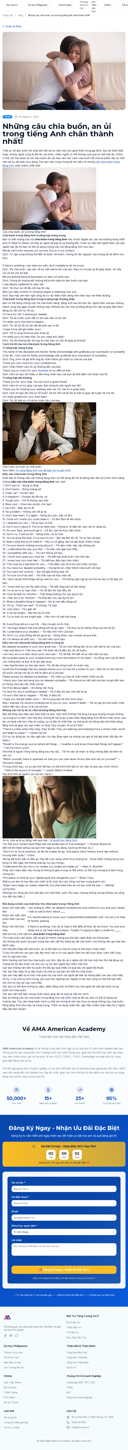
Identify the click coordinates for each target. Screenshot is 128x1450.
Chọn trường (65, 5)
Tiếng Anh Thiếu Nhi (76, 1357)
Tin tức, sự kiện (12, 1427)
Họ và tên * (18, 1182)
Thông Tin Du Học (13, 1352)
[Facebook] (5, 1335)
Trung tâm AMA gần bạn (16, 1422)
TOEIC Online (10, 1392)
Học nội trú (11, 5)
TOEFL (69, 1387)
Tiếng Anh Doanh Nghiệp (79, 1397)
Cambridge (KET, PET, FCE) (80, 1382)
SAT (68, 1392)
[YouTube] (10, 1335)
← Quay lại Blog (11, 26)
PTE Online (9, 1397)
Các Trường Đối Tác (14, 1367)
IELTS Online (10, 1387)
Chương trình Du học (84, 4)
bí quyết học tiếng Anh (63, 840)
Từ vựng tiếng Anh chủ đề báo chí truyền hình (43, 470)
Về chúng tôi (10, 1417)
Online (107, 5)
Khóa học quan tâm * (24, 1225)
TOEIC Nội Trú (73, 1327)
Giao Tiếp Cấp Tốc (76, 1337)
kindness (43, 370)
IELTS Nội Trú (73, 1322)
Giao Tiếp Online (12, 1382)
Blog (20, 15)
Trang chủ (7, 15)
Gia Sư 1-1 (71, 1367)
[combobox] (64, 1232)
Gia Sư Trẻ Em (11, 1402)
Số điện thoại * (20, 1197)
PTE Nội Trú (72, 1332)
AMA (68, 997)
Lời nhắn (17, 1240)
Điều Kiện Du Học (12, 1362)
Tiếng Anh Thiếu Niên (77, 1362)
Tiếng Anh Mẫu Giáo (76, 1352)
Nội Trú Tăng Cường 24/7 (82, 1316)
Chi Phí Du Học (11, 1357)
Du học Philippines (37, 5)
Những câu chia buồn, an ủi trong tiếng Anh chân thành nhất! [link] (59, 15)
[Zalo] (16, 1335)
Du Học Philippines (16, 1346)
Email (15, 1211)
